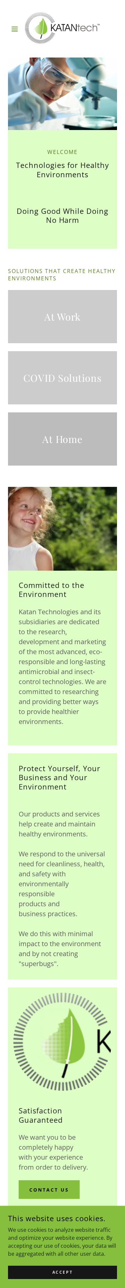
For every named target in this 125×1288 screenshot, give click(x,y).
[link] (62, 29)
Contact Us (49, 1190)
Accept (62, 1272)
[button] (16, 29)
